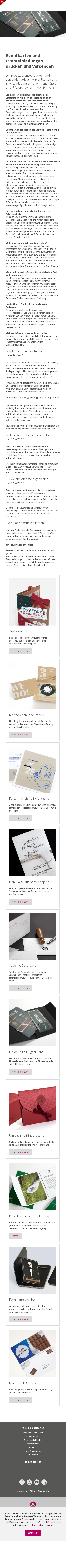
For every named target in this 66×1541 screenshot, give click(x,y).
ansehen (15, 1235)
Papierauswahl (33, 1436)
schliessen (33, 1532)
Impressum (22, 1490)
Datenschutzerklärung (43, 1525)
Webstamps (11, 254)
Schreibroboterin (22, 237)
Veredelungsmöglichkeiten (18, 205)
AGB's (32, 1490)
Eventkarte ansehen (20, 651)
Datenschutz (43, 1490)
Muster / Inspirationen (33, 1451)
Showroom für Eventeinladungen (33, 425)
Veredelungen (33, 1443)
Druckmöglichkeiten (45, 205)
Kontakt (40, 123)
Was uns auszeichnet (33, 1432)
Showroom (20, 120)
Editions (33, 1447)
